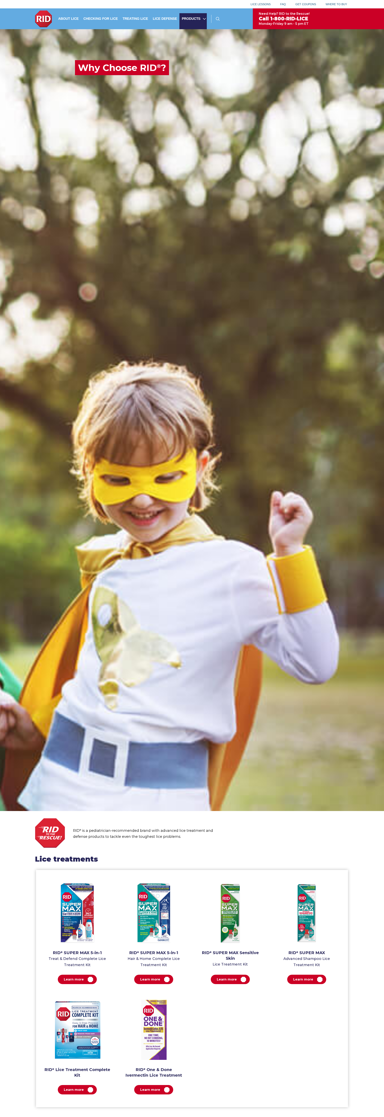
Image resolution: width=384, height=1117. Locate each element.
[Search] (218, 19)
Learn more (74, 979)
